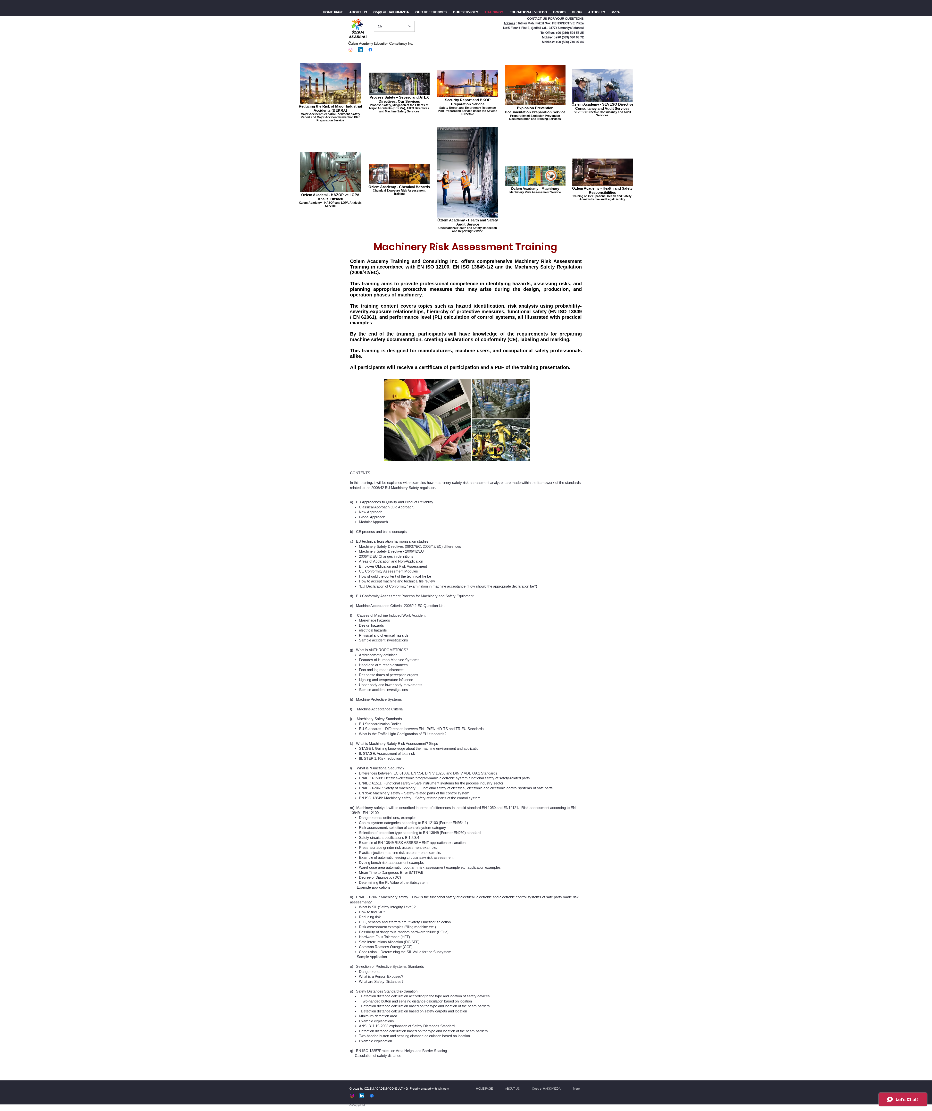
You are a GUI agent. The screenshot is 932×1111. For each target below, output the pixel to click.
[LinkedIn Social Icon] (360, 49)
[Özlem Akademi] (350, 49)
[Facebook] (370, 49)
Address (509, 23)
